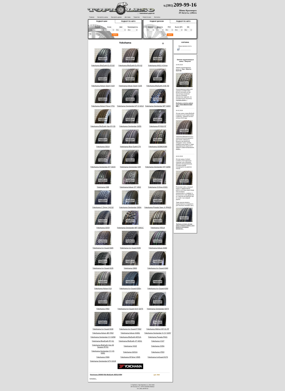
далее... (178, 149)
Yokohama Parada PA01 (157, 337)
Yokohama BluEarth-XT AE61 (130, 341)
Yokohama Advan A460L (130, 333)
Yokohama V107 (157, 341)
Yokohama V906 (102, 357)
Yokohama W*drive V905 (130, 357)
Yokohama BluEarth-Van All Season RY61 (103, 346)
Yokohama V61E (130, 346)
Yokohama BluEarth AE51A (130, 337)
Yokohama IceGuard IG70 (158, 357)
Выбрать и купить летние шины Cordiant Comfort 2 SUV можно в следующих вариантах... (185, 226)
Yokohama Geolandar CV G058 (102, 337)
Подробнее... (93, 378)
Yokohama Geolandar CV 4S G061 (102, 352)
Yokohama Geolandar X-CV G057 (157, 333)
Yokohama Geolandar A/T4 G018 (103, 361)
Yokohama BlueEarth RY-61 (103, 341)
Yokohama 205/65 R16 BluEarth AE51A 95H (106, 375)
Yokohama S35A (157, 346)
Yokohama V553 (157, 352)
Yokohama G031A (130, 352)
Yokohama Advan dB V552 (103, 333)
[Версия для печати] (163, 43)
